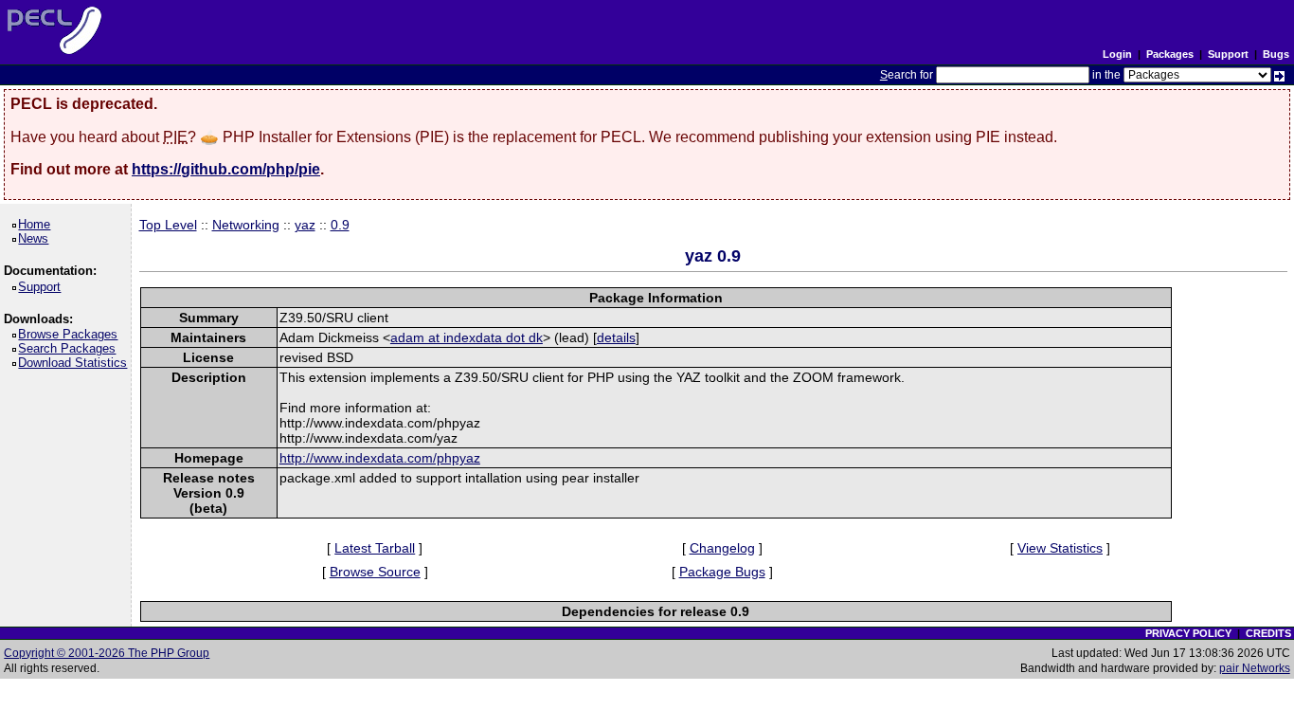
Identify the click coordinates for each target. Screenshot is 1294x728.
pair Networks (1254, 668)
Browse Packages (71, 334)
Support (1228, 54)
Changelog (722, 547)
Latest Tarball (374, 547)
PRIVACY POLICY (1188, 633)
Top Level (168, 224)
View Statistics (1060, 547)
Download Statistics (76, 362)
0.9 (340, 224)
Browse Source (375, 571)
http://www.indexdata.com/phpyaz (379, 457)
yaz (305, 224)
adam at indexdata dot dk (466, 337)
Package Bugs (722, 571)
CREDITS (1268, 633)
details (616, 337)
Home (37, 224)
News (36, 238)
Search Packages (70, 348)
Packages (1170, 54)
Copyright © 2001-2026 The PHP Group (106, 653)
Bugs (1276, 54)
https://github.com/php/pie (226, 169)
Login (1117, 54)
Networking (245, 224)
